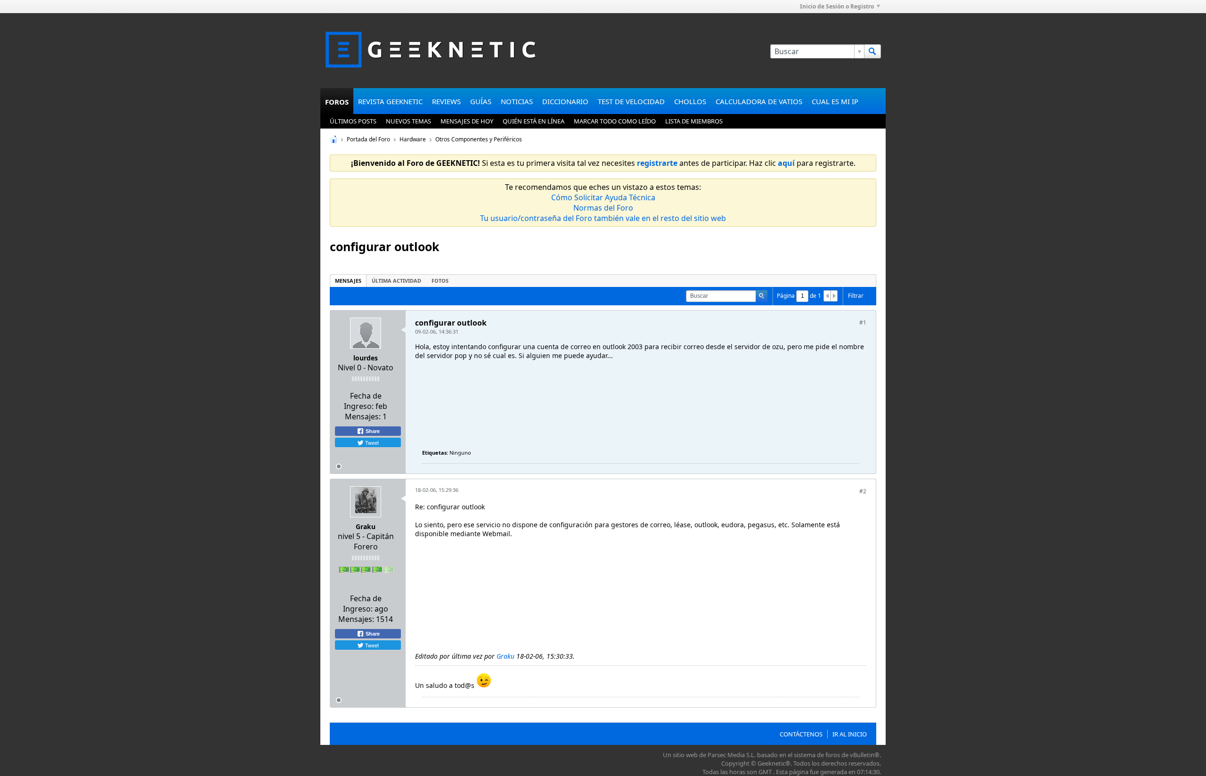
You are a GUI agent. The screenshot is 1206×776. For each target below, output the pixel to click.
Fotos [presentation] (440, 280)
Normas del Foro (603, 208)
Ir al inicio (849, 734)
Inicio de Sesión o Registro (837, 6)
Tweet (371, 442)
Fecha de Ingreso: (363, 401)
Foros (337, 101)
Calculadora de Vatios (759, 101)
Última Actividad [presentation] (396, 280)
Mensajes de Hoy (466, 121)
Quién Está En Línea (533, 121)
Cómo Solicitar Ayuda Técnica (603, 197)
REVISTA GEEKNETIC (390, 101)
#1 (862, 323)
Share (372, 431)
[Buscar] (872, 51)
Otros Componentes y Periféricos (478, 139)
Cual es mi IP (835, 101)
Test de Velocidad (631, 101)
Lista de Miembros (694, 121)
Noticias (517, 101)
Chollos (690, 101)
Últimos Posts (353, 121)
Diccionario (565, 101)
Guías (480, 101)
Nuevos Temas (408, 121)
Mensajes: (363, 416)
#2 (862, 491)
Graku (365, 526)
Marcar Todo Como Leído (615, 121)
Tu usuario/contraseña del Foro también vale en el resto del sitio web (603, 218)
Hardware (412, 139)
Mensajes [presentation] (348, 280)
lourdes (365, 357)
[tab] (348, 280)
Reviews (446, 101)
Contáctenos (801, 734)
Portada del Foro (368, 139)
